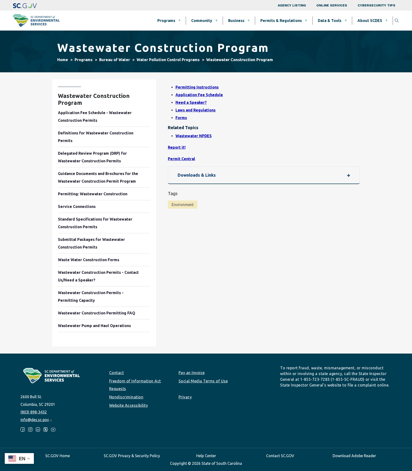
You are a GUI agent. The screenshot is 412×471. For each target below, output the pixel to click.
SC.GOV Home (57, 456)
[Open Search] (396, 20)
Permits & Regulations (281, 20)
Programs (166, 20)
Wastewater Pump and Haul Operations (94, 325)
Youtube (53, 429)
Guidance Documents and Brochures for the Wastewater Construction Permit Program (98, 177)
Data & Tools (329, 20)
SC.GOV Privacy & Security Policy (132, 456)
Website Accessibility (128, 405)
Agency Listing (292, 5)
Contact (116, 372)
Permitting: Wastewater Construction (92, 194)
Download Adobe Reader (354, 456)
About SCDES (369, 20)
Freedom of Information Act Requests (135, 385)
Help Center (206, 456)
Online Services (331, 5)
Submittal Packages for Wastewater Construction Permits (91, 243)
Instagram (30, 429)
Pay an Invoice (192, 372)
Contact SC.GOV (280, 456)
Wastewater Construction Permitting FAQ (96, 313)
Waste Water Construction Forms (88, 260)
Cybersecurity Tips (376, 5)
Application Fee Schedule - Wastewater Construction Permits (95, 116)
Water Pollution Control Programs (168, 60)
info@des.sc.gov (35, 420)
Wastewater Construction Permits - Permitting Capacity (91, 296)
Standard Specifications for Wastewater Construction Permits (95, 223)
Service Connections (77, 206)
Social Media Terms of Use (203, 381)
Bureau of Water (114, 60)
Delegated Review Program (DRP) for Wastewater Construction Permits (92, 157)
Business (236, 20)
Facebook (23, 429)
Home (62, 60)
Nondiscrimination (126, 397)
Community (201, 20)
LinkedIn (38, 429)
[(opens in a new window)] (25, 5)
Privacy (185, 397)
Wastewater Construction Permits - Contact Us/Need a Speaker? (98, 276)
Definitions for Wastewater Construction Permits (95, 137)
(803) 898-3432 (34, 412)
